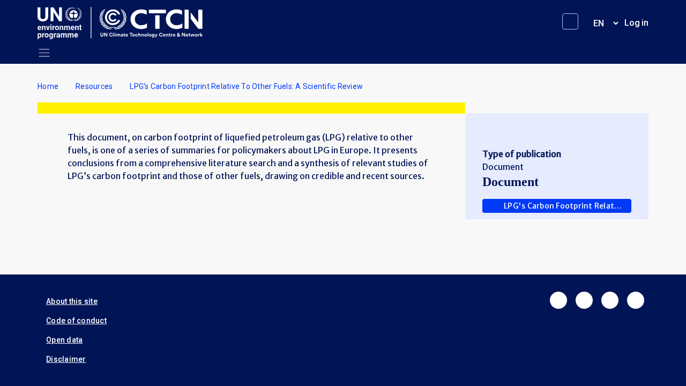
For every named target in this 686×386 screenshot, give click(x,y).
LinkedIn (610, 300)
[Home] (124, 23)
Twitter (584, 300)
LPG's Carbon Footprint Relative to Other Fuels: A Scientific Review (567, 206)
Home (48, 86)
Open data (64, 340)
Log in (636, 23)
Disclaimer (66, 359)
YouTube (635, 300)
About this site (72, 301)
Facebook (558, 300)
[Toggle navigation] (44, 53)
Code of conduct (76, 320)
